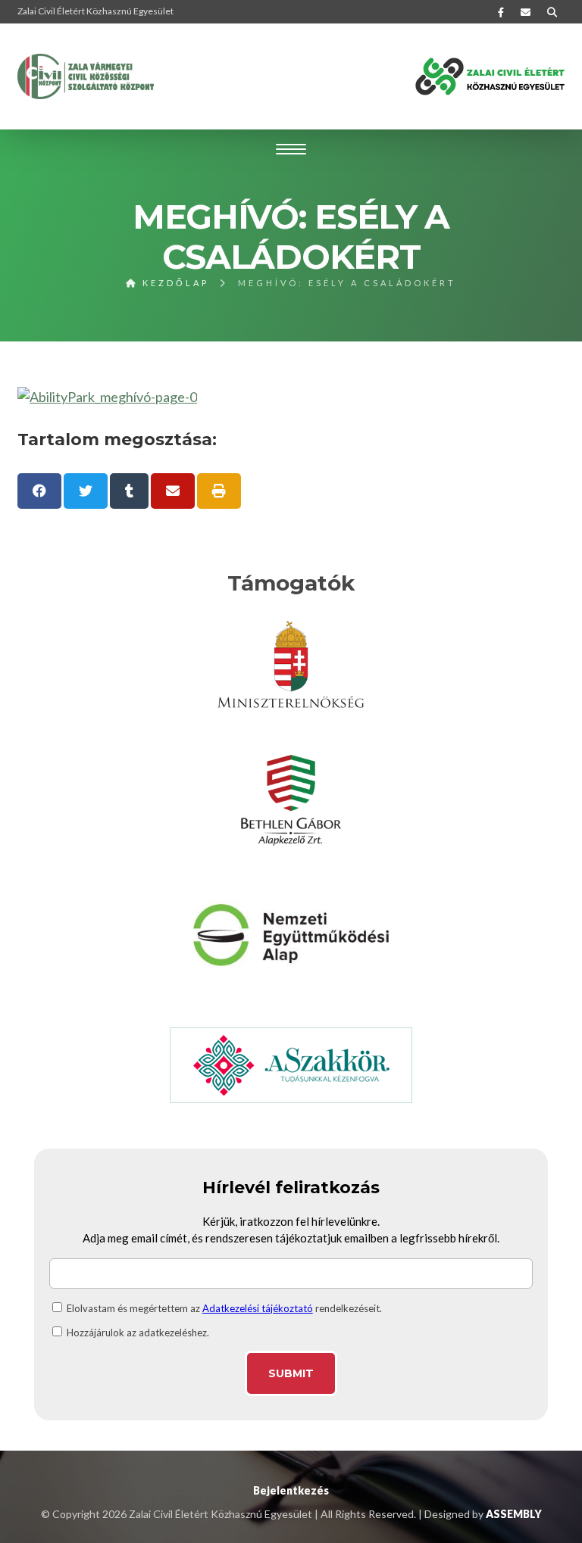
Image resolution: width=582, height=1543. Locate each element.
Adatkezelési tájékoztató (257, 1308)
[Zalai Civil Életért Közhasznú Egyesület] (85, 76)
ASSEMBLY (514, 1513)
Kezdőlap (173, 283)
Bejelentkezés (291, 1490)
